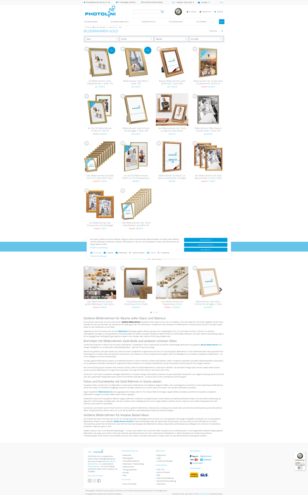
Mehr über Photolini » (96, 476)
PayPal (153, 252)
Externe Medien (139, 252)
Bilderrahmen (91, 21)
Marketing (123, 252)
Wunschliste (86, 50)
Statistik (110, 252)
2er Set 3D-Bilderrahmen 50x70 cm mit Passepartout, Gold (136, 177)
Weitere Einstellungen (98, 256)
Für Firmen (201, 21)
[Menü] (304, 453)
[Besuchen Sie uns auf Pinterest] (90, 481)
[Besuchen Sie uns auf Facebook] (99, 481)
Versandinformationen (131, 461)
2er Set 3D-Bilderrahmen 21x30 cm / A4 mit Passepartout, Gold (100, 129)
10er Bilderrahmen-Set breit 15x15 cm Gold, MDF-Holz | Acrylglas (100, 177)
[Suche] (162, 11)
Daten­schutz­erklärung (99, 247)
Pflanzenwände (93, 466)
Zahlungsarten (128, 458)
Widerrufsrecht (128, 467)
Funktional (165, 252)
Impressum (161, 484)
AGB (158, 475)
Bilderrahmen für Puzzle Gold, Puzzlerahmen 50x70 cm (208, 82)
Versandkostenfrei (204, 494)
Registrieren (161, 455)
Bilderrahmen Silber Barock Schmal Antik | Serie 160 (208, 129)
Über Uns (160, 469)
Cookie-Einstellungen (165, 461)
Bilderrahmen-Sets (119, 21)
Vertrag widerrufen (130, 469)
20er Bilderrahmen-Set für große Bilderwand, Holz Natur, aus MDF (100, 303)
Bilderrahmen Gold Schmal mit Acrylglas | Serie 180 (136, 129)
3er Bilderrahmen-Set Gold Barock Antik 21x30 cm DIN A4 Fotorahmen (208, 177)
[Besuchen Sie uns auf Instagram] (95, 481)
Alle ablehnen (206, 249)
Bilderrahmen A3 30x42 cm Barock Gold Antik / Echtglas (172, 176)
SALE (222, 21)
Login (159, 458)
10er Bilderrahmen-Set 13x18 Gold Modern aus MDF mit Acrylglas (136, 224)
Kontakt (126, 472)
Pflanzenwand (176, 21)
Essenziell (97, 252)
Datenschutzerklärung (165, 478)
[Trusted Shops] (178, 11)
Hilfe (124, 475)
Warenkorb (127, 455)
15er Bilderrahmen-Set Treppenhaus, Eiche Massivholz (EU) (172, 303)
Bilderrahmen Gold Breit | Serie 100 (136, 82)
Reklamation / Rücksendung (133, 464)
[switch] (300, 467)
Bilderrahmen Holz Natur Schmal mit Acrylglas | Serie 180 (208, 303)
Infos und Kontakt (129, 484)
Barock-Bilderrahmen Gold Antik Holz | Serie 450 (172, 82)
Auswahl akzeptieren (205, 245)
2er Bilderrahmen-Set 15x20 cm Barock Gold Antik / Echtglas (172, 129)
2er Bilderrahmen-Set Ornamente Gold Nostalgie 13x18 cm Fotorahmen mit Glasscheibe (100, 224)
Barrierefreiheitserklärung (166, 481)
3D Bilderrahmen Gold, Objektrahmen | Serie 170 (100, 82)
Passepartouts (149, 21)
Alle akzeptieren (206, 240)
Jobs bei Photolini (163, 472)
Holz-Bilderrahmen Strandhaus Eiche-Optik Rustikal (136, 303)
